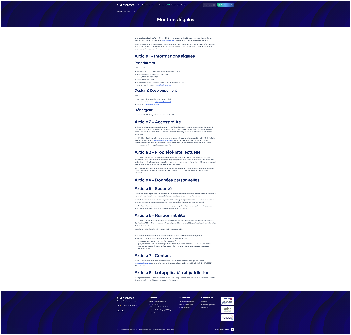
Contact (183, 5)
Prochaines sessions (186, 305)
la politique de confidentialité (163, 140)
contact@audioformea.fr (163, 85)
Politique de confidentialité (159, 329)
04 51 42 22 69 (154, 305)
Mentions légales (170, 329)
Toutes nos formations (186, 301)
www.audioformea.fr (169, 40)
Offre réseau (175, 5)
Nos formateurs (184, 308)
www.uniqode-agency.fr (154, 104)
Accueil (119, 12)
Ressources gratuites (208, 305)
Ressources (164, 5)
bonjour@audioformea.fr (157, 301)
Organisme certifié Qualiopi (145, 329)
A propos (204, 301)
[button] (143, 5)
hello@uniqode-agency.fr (163, 102)
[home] (125, 5)
